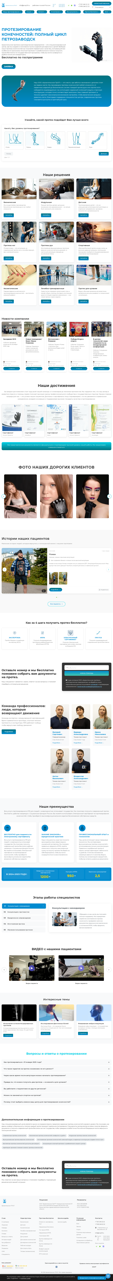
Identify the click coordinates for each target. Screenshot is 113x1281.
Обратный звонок (101, 3)
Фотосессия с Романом (53, 340)
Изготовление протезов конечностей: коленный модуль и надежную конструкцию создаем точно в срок (70, 1139)
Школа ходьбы (62, 1222)
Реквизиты (5, 1248)
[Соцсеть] (56, 1267)
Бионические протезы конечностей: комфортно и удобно (47, 1135)
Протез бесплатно (91, 12)
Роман (52, 554)
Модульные (46, 202)
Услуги (29, 12)
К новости (12, 368)
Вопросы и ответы (7, 1236)
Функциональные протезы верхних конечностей (18, 1139)
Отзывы (4, 1233)
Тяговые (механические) (27, 1251)
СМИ (3, 1251)
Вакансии (4, 1245)
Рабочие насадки (25, 1245)
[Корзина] (108, 1276)
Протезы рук (47, 245)
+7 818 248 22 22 (100, 1224)
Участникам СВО (44, 1236)
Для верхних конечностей (28, 1242)
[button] (4, 496)
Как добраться (6, 1242)
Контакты (4, 1231)
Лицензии (5, 1225)
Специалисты (6, 1254)
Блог (106, 12)
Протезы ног (9, 245)
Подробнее (54, 589)
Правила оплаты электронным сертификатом (94, 1263)
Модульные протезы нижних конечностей (82, 1135)
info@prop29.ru (24, 5)
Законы (78, 1226)
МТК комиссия (43, 1254)
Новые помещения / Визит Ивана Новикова (34, 341)
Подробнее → (57, 743)
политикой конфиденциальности (89, 686)
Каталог (41, 12)
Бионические (10, 202)
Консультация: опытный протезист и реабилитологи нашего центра (64, 1143)
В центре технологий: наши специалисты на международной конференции (100, 343)
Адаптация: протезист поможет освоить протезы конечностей (22, 1147)
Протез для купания (87, 289)
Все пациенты (55, 604)
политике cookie (25, 1278)
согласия (94, 684)
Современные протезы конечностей (14, 1135)
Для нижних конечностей (28, 1239)
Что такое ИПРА (44, 1230)
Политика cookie (81, 1237)
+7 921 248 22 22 (100, 1222)
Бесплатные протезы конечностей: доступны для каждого (21, 1143)
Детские (82, 202)
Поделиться (104, 589)
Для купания (24, 1236)
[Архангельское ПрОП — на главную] (4, 1201)
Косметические (11, 289)
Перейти (8, 215)
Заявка (8, 66)
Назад (8, 154)
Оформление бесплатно (46, 1227)
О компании (55, 12)
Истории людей (6, 1239)
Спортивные (84, 245)
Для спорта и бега (25, 1248)
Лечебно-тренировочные (52, 289)
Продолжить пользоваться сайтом (92, 1278)
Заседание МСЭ (9, 339)
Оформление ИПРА (45, 1233)
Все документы (72, 12)
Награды (4, 1228)
